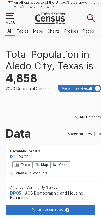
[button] (10, 18)
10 (81, 134)
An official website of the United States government (56, 2)
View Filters (53, 210)
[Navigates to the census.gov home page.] (50, 22)
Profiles (71, 31)
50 (99, 134)
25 (90, 134)
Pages (88, 31)
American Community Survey (34, 187)
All (9, 31)
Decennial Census (25, 151)
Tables (23, 31)
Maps (38, 31)
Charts (53, 31)
